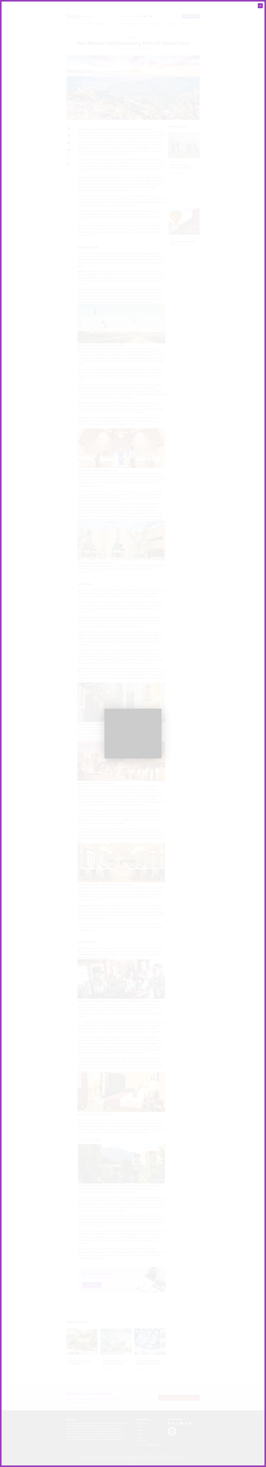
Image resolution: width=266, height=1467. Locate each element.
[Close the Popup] (260, 5)
